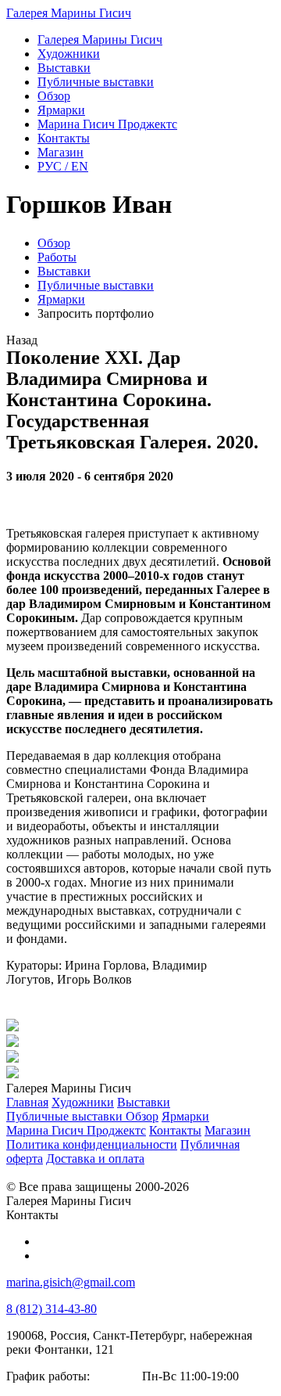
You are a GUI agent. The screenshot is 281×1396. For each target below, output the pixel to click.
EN (62, 166)
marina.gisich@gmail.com (70, 1282)
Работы (56, 257)
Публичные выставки (95, 285)
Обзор (53, 243)
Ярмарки (61, 299)
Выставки (64, 271)
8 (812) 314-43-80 (51, 1308)
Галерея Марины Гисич (68, 13)
